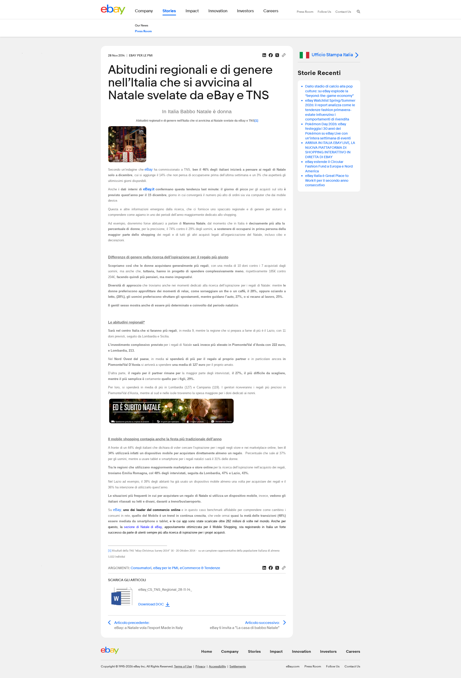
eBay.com (292, 666)
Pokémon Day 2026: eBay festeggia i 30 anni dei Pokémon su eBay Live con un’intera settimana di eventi (328, 131)
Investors (328, 651)
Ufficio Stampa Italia (332, 54)
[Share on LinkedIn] (264, 55)
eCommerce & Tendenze (200, 568)
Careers (353, 651)
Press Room (312, 666)
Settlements (238, 666)
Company (230, 651)
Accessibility (217, 666)
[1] (256, 120)
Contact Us (352, 666)
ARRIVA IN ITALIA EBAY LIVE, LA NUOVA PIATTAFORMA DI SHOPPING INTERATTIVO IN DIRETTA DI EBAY (330, 150)
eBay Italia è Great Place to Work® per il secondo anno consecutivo (327, 180)
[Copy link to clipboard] (284, 54)
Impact (276, 651)
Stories (254, 651)
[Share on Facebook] (271, 55)
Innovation (301, 651)
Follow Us (333, 666)
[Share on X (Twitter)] (277, 55)
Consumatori (141, 568)
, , (164, 568)
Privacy (200, 666)
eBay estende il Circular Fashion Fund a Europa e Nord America (329, 167)
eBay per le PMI (165, 568)
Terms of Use (183, 666)
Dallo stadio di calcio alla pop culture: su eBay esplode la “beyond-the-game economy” (329, 91)
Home (206, 651)
